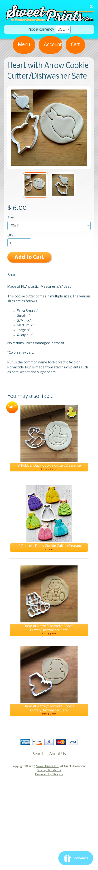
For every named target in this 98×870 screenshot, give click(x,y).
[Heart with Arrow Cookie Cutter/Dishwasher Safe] (35, 185)
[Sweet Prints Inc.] (49, 20)
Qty (10, 235)
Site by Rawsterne (49, 770)
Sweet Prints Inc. (47, 766)
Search (38, 754)
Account (53, 44)
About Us (57, 754)
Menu (24, 44)
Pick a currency (41, 29)
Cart (75, 44)
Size (10, 218)
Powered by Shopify (49, 774)
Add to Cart (29, 257)
